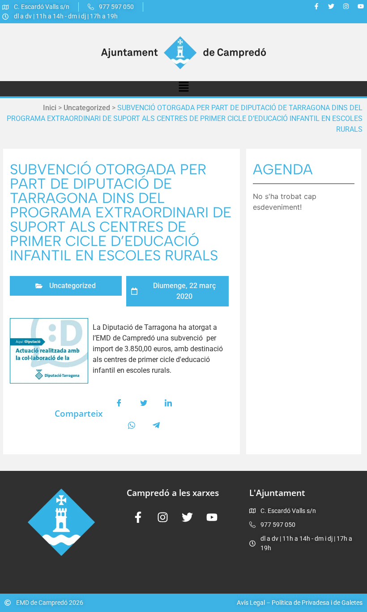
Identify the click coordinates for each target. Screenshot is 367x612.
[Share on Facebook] (119, 403)
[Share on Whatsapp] (132, 425)
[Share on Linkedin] (168, 403)
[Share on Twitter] (144, 403)
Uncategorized (87, 107)
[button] (183, 88)
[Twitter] (331, 6)
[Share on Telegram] (156, 425)
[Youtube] (360, 6)
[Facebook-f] (316, 6)
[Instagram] (346, 6)
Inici (49, 107)
